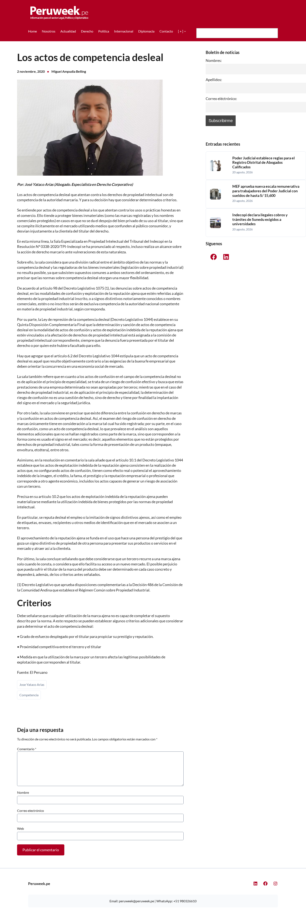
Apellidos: (214, 79)
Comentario (26, 749)
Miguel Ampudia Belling (68, 71)
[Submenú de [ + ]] (185, 31)
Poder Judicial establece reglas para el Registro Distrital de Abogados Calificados (263, 162)
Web (20, 828)
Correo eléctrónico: (221, 98)
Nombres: (214, 60)
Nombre (23, 792)
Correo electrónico (30, 810)
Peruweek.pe (39, 883)
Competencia (29, 695)
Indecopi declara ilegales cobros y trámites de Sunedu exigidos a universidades (260, 219)
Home (32, 31)
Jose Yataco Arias (31, 684)
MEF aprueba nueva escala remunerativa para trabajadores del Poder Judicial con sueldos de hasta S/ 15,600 (265, 191)
